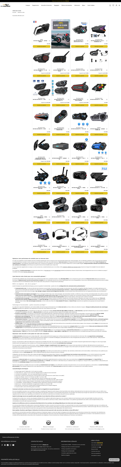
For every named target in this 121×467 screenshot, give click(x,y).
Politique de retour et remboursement (70, 446)
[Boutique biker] (5, 5)
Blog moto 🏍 (94, 449)
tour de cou (47, 270)
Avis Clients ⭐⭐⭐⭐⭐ (97, 442)
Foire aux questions (96, 453)
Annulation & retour (96, 455)
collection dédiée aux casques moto (71, 267)
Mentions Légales (65, 455)
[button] (49, 40)
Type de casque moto (28, 272)
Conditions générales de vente (68, 453)
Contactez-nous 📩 (96, 447)
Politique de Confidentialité (67, 451)
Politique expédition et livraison (68, 449)
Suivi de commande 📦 (96, 445)
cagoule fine (57, 270)
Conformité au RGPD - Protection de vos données (73, 444)
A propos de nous (95, 451)
